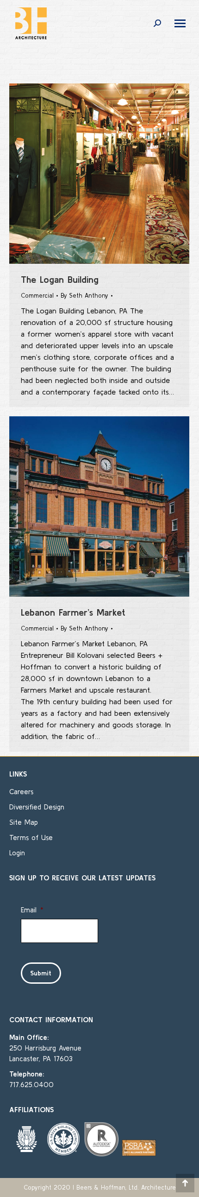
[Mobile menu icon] (180, 23)
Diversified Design (36, 807)
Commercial (37, 295)
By (84, 295)
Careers (21, 792)
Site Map (23, 822)
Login (17, 853)
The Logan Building (60, 279)
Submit (41, 973)
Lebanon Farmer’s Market (73, 612)
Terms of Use (31, 837)
